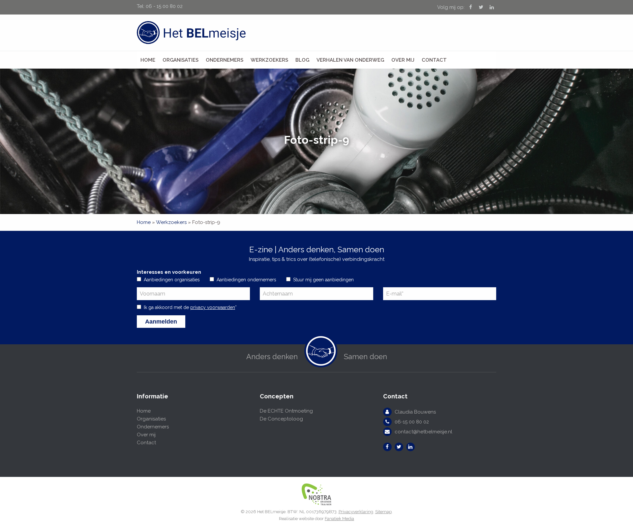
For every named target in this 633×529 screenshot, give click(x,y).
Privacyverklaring (356, 511)
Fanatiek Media (339, 518)
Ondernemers (224, 60)
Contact (434, 60)
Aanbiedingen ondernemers (246, 279)
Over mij (402, 60)
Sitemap (383, 511)
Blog (302, 60)
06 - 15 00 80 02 (164, 6)
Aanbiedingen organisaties (172, 279)
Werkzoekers (269, 60)
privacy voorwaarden (212, 307)
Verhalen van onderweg (350, 60)
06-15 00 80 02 (412, 422)
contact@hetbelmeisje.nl (423, 432)
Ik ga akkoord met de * (190, 307)
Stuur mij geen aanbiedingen (323, 279)
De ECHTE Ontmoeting (286, 411)
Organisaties (180, 60)
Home (147, 60)
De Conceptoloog (281, 419)
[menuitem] (148, 60)
